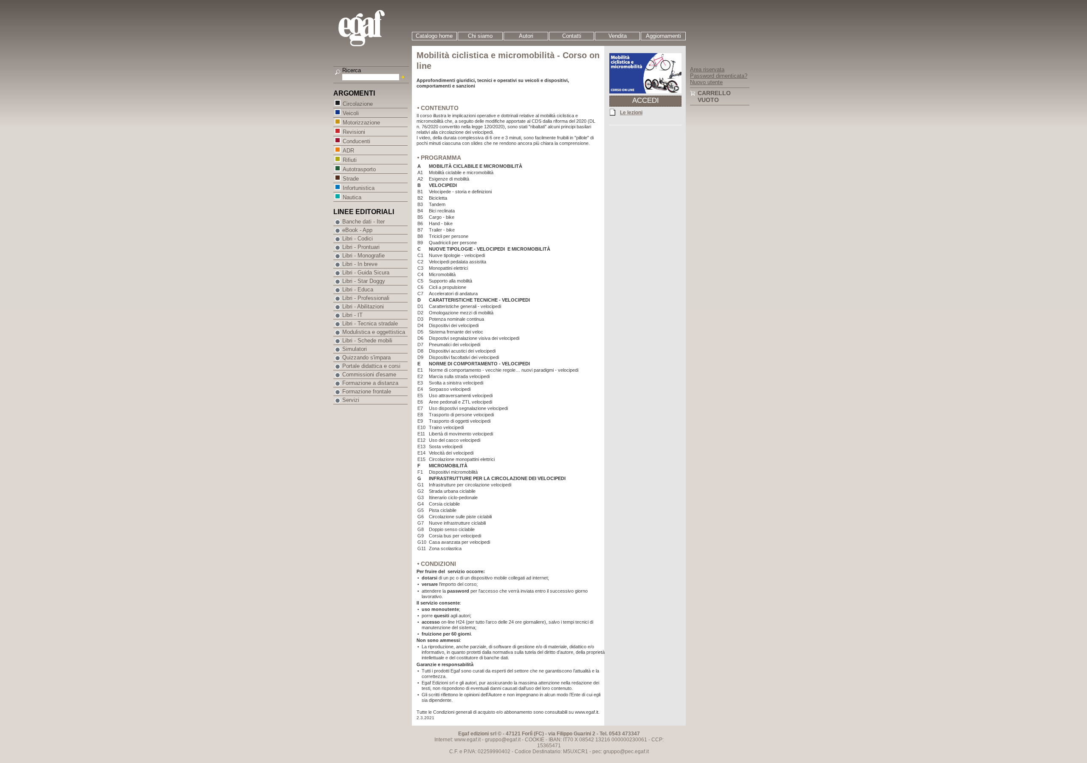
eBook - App (357, 230)
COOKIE (534, 740)
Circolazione (358, 104)
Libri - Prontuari (361, 247)
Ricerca (351, 70)
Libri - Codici (357, 238)
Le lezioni (631, 113)
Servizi (350, 400)
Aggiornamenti (663, 36)
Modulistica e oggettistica (373, 332)
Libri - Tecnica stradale (370, 323)
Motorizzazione (361, 122)
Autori (526, 36)
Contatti (571, 36)
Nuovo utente (706, 82)
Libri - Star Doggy (363, 281)
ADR (348, 150)
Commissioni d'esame (369, 374)
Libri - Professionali (365, 298)
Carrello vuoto (714, 96)
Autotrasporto (359, 169)
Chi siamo (480, 36)
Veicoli (351, 113)
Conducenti (356, 141)
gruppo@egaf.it (503, 740)
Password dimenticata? (718, 76)
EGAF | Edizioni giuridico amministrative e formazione (372, 29)
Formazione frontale (366, 391)
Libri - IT (352, 315)
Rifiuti (350, 160)
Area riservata (707, 69)
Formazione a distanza (370, 383)
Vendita (617, 36)
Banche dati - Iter (363, 221)
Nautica (352, 197)
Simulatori (354, 349)
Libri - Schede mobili (367, 340)
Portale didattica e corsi (371, 366)
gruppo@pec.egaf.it (626, 752)
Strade (351, 178)
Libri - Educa (357, 289)
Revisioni (354, 132)
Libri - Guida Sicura (365, 272)
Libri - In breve (359, 264)
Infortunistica (359, 188)
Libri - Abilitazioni (363, 306)
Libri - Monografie (363, 255)
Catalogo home (434, 36)
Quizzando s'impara (366, 357)
